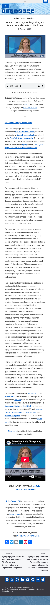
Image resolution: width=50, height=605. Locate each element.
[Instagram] (17, 579)
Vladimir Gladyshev (12, 415)
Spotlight (30, 18)
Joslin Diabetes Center (26, 135)
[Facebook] (7, 579)
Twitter (7, 11)
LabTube (18, 489)
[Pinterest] (33, 579)
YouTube (20, 11)
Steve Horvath (30, 412)
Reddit (32, 11)
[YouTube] (27, 579)
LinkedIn (16, 11)
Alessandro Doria (12, 406)
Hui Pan (18, 400)
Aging (16, 18)
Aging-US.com (29, 489)
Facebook (3, 11)
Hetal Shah (27, 406)
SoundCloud (28, 11)
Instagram (11, 11)
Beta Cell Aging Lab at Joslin (21, 138)
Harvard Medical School (25, 132)
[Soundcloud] (38, 579)
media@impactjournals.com (28, 536)
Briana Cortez (10, 396)
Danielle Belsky (17, 412)
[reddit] (43, 579)
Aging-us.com (14, 514)
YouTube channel (30, 107)
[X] (12, 579)
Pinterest (24, 11)
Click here (12, 431)
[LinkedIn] (22, 579)
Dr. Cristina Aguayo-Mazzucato (18, 123)
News (23, 18)
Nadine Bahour (34, 393)
